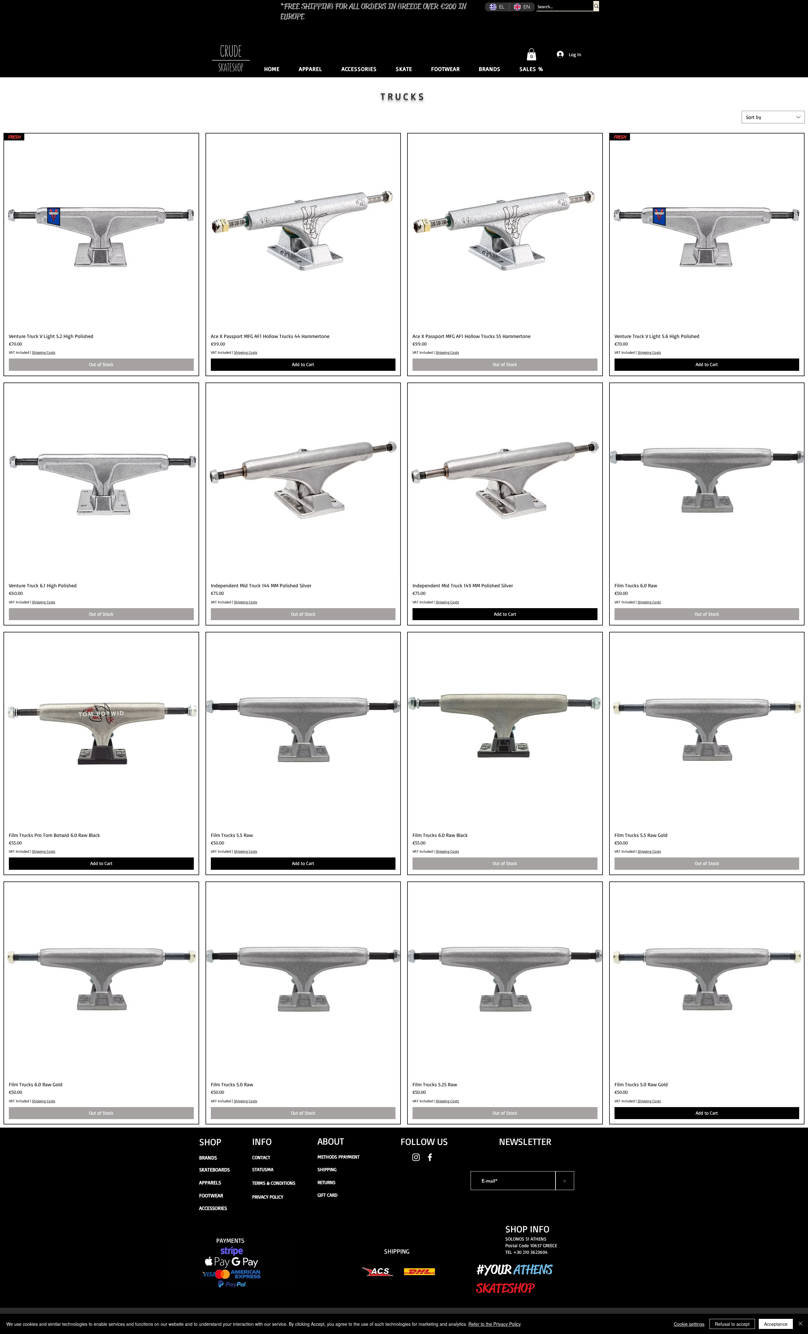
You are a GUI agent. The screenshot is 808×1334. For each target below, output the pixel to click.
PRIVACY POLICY (267, 1197)
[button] (531, 54)
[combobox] (773, 117)
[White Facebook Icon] (430, 1157)
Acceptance (775, 1324)
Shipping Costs (43, 352)
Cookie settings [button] (689, 1324)
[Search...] (596, 6)
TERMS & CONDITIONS (273, 1183)
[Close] (800, 1324)
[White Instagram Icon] (416, 1157)
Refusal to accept (732, 1324)
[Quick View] (303, 230)
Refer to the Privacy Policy (494, 1324)
